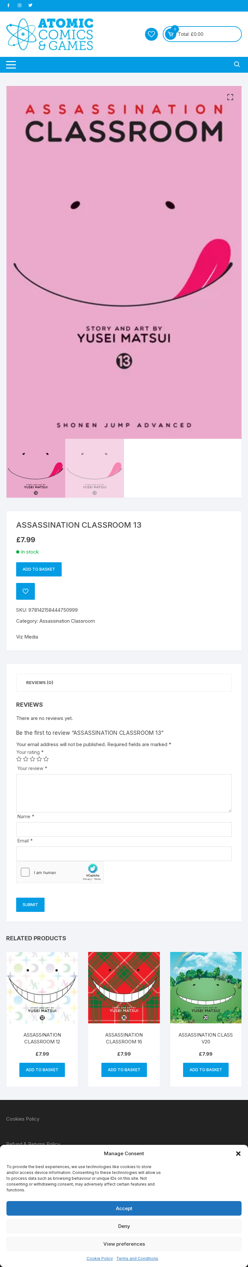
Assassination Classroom (67, 621)
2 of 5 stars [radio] (25, 759)
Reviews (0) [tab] (39, 682)
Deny (124, 1226)
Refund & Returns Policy (33, 1144)
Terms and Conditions (137, 1258)
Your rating (30, 752)
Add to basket (39, 569)
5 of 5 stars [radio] (46, 759)
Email (25, 841)
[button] (238, 1153)
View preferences (124, 1244)
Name (25, 816)
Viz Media (27, 637)
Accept (124, 1208)
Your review (32, 768)
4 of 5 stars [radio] (39, 759)
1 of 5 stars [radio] (19, 759)
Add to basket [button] (42, 1069)
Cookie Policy (100, 1258)
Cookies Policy (22, 1119)
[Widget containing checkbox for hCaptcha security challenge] (60, 872)
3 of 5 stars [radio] (32, 759)
